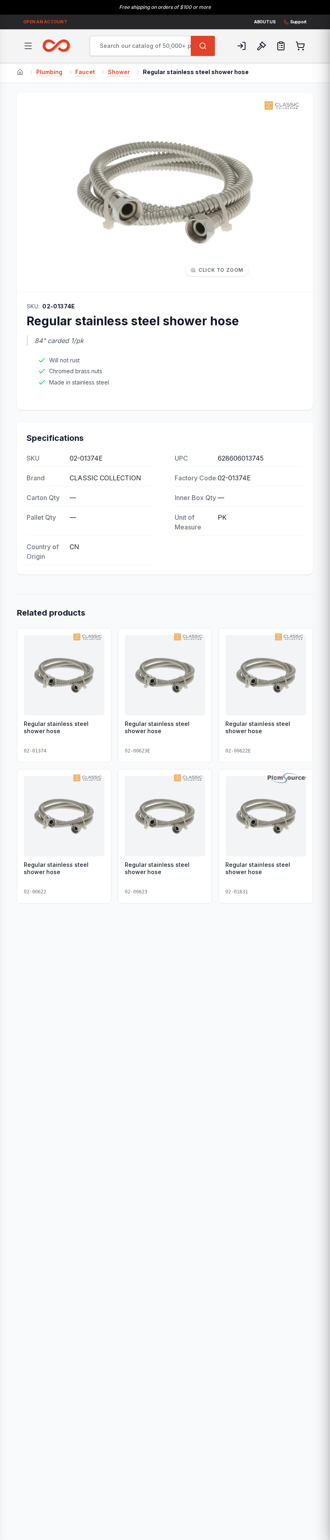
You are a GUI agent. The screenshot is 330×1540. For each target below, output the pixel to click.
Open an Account (45, 21)
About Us (265, 21)
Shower (119, 71)
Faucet (85, 71)
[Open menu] (28, 46)
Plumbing (49, 71)
